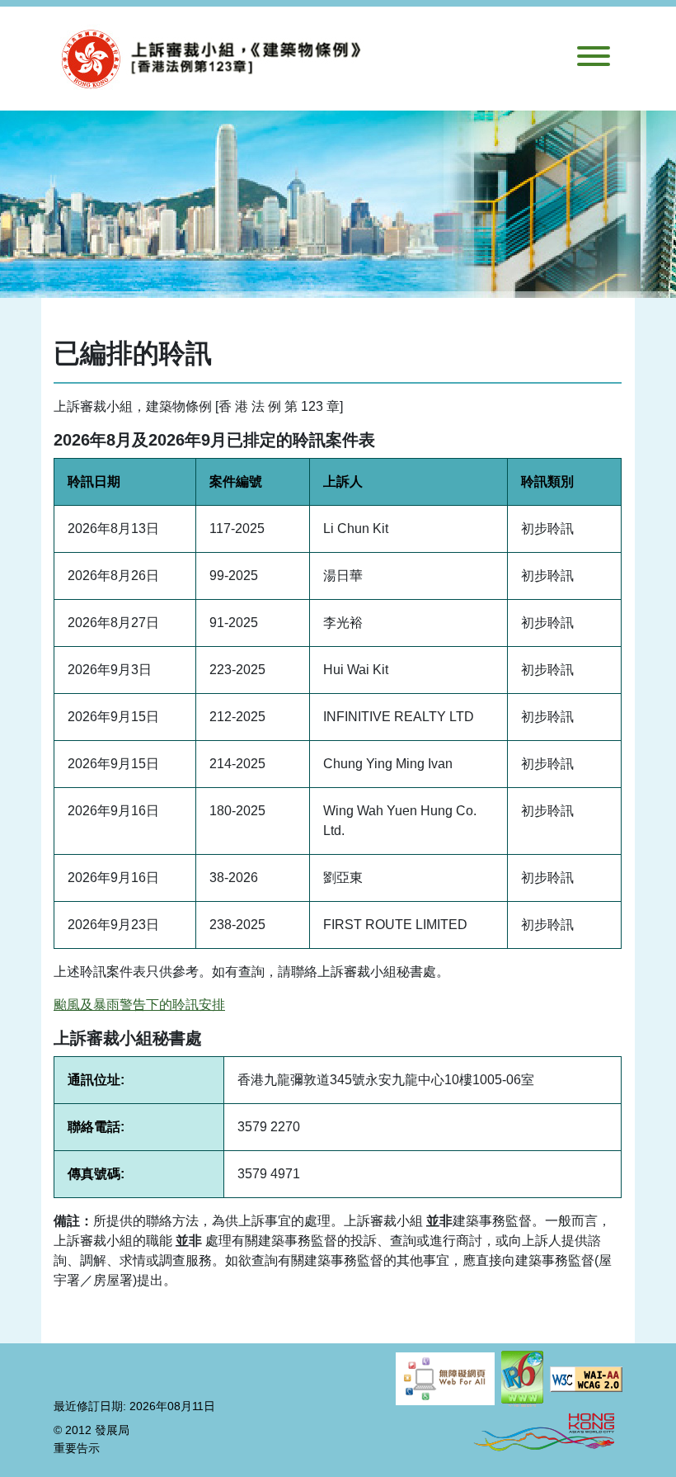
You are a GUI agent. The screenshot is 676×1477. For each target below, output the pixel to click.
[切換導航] (593, 59)
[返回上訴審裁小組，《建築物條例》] (218, 58)
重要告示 (77, 1448)
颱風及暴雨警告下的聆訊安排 (139, 1005)
